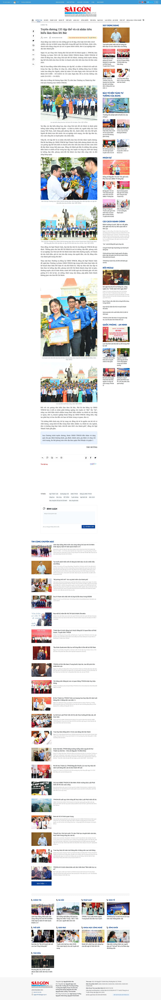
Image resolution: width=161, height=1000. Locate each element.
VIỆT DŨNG (66, 497)
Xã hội (46, 20)
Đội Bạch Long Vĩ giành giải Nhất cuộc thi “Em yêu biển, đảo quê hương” (123, 380)
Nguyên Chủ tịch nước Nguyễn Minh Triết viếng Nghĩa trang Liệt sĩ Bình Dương (122, 361)
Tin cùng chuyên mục (42, 541)
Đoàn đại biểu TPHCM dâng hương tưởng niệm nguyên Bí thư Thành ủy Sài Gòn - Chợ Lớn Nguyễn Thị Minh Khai (73, 750)
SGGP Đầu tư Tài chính (83, 2)
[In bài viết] (33, 50)
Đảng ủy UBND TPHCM (86, 494)
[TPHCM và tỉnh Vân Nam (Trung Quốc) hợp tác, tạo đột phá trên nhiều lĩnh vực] (41, 670)
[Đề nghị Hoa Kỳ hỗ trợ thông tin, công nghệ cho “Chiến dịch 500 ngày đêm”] (116, 277)
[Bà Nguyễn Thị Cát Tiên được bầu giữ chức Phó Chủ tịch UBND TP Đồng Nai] (109, 185)
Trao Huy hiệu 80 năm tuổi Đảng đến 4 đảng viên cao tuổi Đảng (74, 850)
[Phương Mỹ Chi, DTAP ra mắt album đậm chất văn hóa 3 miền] (42, 961)
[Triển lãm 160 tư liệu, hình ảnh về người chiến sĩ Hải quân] (109, 352)
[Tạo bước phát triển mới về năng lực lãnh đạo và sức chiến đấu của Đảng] (41, 567)
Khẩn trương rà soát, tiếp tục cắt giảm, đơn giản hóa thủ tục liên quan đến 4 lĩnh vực (115, 227)
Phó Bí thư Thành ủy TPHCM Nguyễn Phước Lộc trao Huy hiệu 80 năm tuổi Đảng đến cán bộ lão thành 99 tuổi (74, 767)
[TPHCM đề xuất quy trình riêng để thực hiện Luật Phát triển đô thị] (41, 805)
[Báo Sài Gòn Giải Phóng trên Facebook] (140, 2)
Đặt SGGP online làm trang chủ (121, 994)
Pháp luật (53, 20)
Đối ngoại (108, 267)
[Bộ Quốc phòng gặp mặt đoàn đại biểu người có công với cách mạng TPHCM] (109, 372)
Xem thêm (143, 20)
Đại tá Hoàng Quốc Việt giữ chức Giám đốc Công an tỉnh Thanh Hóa (122, 193)
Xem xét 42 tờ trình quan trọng (63, 816)
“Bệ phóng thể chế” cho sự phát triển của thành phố (70, 579)
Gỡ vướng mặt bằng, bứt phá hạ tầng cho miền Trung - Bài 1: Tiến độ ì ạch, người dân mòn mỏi (67, 919)
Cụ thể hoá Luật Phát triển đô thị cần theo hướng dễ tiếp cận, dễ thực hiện (74, 716)
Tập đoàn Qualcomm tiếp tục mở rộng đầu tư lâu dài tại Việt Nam (74, 647)
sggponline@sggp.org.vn (40, 994)
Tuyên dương (74, 497)
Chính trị (38, 20)
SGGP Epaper (100, 2)
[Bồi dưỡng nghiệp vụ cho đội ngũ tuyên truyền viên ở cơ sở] (109, 143)
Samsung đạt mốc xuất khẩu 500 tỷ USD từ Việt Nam (115, 313)
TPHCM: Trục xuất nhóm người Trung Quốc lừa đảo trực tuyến (92, 917)
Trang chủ (32, 20)
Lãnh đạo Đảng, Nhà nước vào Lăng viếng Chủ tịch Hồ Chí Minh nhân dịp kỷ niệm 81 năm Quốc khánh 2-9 (73, 546)
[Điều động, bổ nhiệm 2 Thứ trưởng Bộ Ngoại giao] (123, 203)
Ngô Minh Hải (83, 497)
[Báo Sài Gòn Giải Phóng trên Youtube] (142, 2)
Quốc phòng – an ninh (115, 324)
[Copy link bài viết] (33, 55)
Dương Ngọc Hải (64, 494)
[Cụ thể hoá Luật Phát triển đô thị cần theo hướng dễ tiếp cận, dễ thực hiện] (41, 720)
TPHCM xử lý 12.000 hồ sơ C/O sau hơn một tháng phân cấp (118, 917)
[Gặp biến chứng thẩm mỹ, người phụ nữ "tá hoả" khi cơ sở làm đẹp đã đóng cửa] (118, 936)
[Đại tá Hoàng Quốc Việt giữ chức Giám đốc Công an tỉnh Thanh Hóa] (123, 185)
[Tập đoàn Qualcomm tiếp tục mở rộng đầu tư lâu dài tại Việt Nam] (41, 653)
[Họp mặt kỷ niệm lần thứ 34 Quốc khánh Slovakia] (41, 619)
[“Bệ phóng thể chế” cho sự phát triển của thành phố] (41, 585)
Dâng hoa (51, 497)
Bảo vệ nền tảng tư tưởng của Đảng (113, 94)
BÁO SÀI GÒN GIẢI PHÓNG (80, 11)
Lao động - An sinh (111, 20)
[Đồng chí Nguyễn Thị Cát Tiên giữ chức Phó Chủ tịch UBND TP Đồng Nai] (116, 167)
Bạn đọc (100, 20)
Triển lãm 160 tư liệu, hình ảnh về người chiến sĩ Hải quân (109, 359)
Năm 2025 (92, 497)
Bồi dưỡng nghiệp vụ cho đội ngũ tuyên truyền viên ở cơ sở (109, 150)
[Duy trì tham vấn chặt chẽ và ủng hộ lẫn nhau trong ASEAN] (41, 602)
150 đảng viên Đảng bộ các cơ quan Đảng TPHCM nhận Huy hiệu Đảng (74, 682)
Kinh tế (61, 20)
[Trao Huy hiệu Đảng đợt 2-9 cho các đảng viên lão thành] (41, 737)
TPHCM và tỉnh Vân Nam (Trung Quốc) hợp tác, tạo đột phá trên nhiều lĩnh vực (74, 665)
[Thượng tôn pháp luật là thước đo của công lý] (116, 105)
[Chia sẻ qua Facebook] (33, 36)
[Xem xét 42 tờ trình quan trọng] (41, 822)
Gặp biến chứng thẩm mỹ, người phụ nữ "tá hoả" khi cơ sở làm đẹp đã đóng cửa (118, 946)
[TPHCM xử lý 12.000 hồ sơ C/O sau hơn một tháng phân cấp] (118, 908)
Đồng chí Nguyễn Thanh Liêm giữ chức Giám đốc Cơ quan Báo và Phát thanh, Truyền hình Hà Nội (109, 212)
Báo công (58, 497)
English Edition (60, 2)
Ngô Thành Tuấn (53, 494)
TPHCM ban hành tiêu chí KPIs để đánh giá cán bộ (115, 261)
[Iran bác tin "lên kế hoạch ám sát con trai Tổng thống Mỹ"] (42, 936)
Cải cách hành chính (114, 221)
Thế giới (69, 20)
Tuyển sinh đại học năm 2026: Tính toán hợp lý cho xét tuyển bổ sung (68, 946)
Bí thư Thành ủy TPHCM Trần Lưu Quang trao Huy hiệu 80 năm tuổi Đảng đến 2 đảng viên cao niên (75, 699)
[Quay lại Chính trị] (33, 64)
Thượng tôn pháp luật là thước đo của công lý (115, 116)
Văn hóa (93, 20)
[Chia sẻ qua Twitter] (33, 41)
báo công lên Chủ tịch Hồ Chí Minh (58, 500)
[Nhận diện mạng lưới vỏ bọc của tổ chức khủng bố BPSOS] (123, 123)
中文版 (92, 2)
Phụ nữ (122, 20)
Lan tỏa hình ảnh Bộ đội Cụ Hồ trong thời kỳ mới (116, 345)
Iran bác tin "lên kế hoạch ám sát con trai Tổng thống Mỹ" (42, 945)
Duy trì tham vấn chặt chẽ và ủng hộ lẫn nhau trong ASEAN (72, 596)
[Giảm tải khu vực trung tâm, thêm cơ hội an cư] (123, 143)
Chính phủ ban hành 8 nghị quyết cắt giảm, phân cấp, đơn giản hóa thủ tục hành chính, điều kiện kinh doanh (115, 255)
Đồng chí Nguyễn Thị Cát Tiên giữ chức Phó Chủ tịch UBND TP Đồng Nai (115, 178)
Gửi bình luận (89, 526)
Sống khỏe (84, 20)
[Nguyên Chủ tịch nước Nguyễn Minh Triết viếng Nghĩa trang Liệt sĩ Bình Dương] (123, 352)
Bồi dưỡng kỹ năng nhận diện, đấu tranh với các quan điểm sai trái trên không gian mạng (109, 132)
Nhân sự (107, 157)
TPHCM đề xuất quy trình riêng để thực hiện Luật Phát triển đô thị (74, 799)
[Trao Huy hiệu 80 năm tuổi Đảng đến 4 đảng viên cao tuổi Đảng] (41, 856)
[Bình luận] (33, 59)
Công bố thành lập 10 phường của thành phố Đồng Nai (116, 248)
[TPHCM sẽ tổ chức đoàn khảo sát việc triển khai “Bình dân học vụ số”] (41, 873)
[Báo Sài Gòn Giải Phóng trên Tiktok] (145, 2)
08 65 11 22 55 (37, 992)
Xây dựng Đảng (111, 25)
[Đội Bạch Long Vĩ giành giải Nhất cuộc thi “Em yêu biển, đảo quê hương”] (123, 372)
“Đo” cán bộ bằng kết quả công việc (113, 244)
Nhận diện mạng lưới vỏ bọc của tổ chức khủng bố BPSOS (123, 131)
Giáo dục (76, 20)
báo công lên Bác (73, 500)
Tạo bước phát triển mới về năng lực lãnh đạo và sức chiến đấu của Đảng (74, 563)
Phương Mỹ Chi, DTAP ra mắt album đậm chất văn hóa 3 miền (41, 970)
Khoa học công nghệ (134, 20)
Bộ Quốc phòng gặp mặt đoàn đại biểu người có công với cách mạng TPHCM (108, 380)
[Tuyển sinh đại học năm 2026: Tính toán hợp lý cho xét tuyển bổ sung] (68, 936)
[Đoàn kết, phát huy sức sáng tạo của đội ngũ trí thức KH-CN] (93, 936)
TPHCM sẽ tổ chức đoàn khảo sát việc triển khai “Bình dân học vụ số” (74, 868)
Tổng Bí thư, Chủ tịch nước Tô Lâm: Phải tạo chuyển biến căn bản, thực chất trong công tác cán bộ (74, 834)
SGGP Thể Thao (70, 2)
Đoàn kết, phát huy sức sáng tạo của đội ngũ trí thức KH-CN (92, 945)
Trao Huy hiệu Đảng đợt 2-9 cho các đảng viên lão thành (72, 732)
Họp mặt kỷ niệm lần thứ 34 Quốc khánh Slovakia (69, 613)
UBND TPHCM (74, 494)
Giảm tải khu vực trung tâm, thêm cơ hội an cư (122, 150)
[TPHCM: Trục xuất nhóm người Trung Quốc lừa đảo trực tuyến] (93, 908)
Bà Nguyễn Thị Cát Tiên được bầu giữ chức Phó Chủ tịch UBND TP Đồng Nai (108, 193)
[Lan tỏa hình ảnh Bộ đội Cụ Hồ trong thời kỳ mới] (116, 334)
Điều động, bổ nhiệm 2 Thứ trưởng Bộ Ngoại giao (123, 210)
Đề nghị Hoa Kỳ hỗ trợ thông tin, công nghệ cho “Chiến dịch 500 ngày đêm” (115, 288)
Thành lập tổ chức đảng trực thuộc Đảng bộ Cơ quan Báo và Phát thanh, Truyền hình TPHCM (74, 631)
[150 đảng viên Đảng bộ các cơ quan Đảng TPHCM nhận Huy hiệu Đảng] (41, 687)
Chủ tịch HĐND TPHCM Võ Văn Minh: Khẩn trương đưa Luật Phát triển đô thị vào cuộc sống (74, 784)
